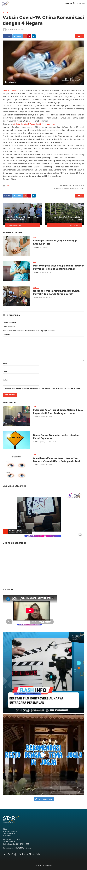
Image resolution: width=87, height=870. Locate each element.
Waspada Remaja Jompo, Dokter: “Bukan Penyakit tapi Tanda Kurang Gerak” (56, 292)
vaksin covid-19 (79, 185)
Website (6, 380)
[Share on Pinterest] (29, 36)
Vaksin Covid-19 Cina (77, 188)
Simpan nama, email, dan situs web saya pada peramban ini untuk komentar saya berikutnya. (42, 388)
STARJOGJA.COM (10, 90)
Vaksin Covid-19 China (62, 188)
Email (5, 372)
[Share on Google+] (25, 36)
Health (5, 12)
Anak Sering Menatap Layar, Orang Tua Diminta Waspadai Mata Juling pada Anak (56, 460)
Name (5, 363)
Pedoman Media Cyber (30, 854)
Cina (70, 185)
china (66, 185)
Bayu (37, 247)
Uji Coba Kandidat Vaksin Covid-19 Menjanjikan (34, 124)
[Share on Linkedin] (34, 36)
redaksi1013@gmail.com (22, 848)
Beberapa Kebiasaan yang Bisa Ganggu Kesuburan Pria (55, 242)
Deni (11, 29)
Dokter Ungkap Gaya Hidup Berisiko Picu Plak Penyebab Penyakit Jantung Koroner (58, 267)
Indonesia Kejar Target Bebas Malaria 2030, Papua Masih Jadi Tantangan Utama (58, 411)
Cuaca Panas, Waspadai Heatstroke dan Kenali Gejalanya (56, 437)
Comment (7, 334)
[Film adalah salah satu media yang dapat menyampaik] (43, 672)
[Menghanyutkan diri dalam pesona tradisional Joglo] (43, 754)
